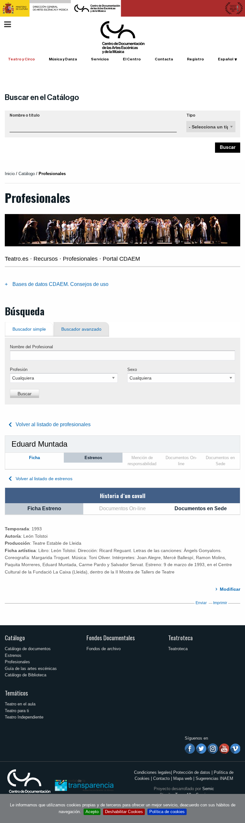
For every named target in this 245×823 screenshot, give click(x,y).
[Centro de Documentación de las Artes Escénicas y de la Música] (122, 37)
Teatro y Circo (21, 59)
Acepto (92, 811)
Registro (195, 59)
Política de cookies (167, 811)
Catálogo (15, 637)
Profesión (18, 369)
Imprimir (220, 603)
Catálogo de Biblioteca (25, 675)
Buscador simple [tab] (29, 329)
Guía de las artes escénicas (31, 668)
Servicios (100, 59)
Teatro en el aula (20, 704)
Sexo (132, 369)
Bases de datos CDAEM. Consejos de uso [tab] (60, 284)
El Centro (132, 59)
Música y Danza (63, 59)
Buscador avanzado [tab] (81, 329)
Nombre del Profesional (31, 346)
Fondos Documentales (110, 637)
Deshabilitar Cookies (124, 811)
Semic (208, 788)
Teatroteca (180, 637)
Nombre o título (25, 115)
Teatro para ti (17, 710)
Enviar (201, 603)
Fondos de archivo (103, 648)
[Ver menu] (7, 23)
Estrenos (13, 655)
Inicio (10, 173)
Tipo (190, 115)
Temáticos (16, 692)
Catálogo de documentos (28, 648)
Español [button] (225, 59)
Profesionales (17, 661)
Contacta (164, 59)
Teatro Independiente (24, 717)
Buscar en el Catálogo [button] (42, 97)
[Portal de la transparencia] (83, 785)
